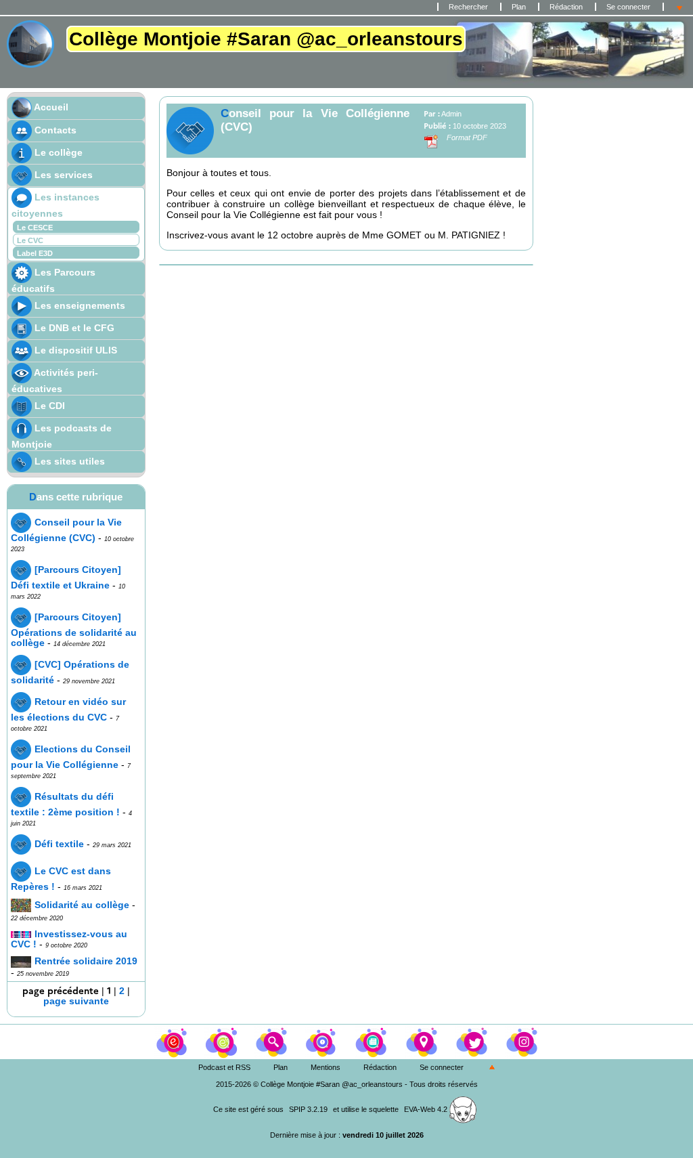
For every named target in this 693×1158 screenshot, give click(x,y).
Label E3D (35, 253)
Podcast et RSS (224, 1067)
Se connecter (628, 7)
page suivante (76, 1001)
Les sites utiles (68, 461)
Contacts (54, 130)
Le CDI (48, 405)
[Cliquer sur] (222, 1040)
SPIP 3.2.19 (308, 1109)
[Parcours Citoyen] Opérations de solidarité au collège (74, 630)
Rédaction (566, 7)
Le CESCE (35, 227)
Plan (519, 7)
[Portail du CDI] (172, 1040)
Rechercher (468, 7)
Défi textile (59, 844)
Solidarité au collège (82, 905)
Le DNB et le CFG (73, 327)
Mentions (325, 1067)
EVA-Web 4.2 (426, 1109)
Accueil (50, 107)
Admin (451, 114)
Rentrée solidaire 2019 (86, 961)
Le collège (57, 152)
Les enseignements (78, 305)
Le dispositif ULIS (74, 350)
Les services (62, 174)
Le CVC (30, 240)
